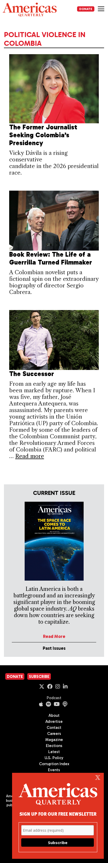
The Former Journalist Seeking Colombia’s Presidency (43, 135)
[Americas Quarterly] (30, 9)
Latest (54, 751)
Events (54, 770)
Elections (54, 745)
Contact (54, 727)
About (54, 715)
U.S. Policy (54, 757)
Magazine (54, 739)
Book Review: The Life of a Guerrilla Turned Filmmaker (50, 258)
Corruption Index (54, 764)
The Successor (31, 374)
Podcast (54, 698)
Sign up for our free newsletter (57, 813)
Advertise (54, 721)
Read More (54, 636)
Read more (29, 456)
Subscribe (39, 676)
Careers (54, 733)
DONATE (85, 9)
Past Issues (54, 648)
